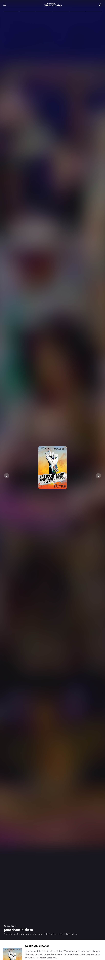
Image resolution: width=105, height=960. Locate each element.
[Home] (53, 5)
